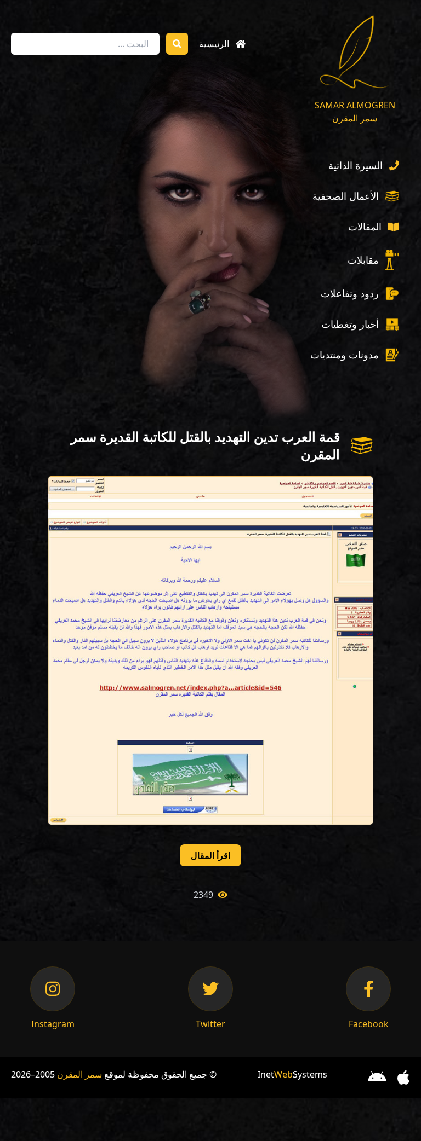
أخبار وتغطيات (350, 324)
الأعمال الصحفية (345, 195)
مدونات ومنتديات (344, 354)
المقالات (365, 226)
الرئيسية (214, 44)
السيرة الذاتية (355, 165)
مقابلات (363, 260)
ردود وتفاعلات (350, 293)
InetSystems (292, 1074)
